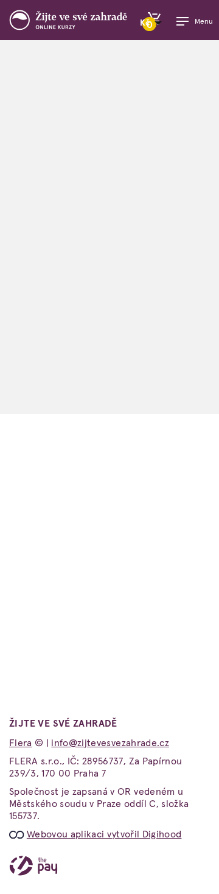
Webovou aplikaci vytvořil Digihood (104, 834)
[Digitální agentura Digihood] (18, 834)
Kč (145, 23)
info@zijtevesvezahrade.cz (67, 726)
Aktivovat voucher (109, 411)
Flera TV (137, 606)
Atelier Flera (147, 587)
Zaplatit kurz (109, 362)
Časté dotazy (38, 587)
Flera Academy (151, 625)
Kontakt (26, 606)
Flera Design (146, 664)
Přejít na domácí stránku (109, 477)
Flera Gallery (147, 644)
